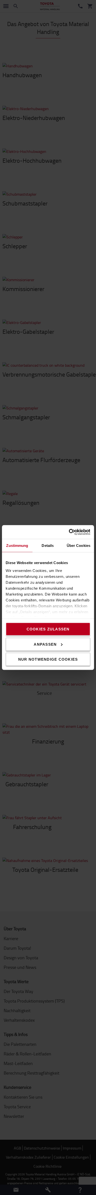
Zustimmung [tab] (17, 545)
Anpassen (45, 644)
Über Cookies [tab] (78, 545)
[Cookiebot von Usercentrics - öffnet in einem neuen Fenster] (69, 532)
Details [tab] (48, 545)
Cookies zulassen (48, 629)
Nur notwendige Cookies (48, 659)
